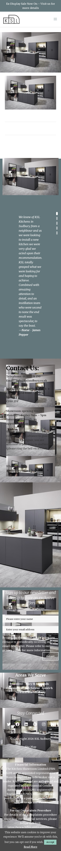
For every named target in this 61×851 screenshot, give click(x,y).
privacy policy (11, 650)
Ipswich (47, 688)
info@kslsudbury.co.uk (31, 380)
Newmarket (23, 692)
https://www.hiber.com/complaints (30, 827)
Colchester (32, 688)
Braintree (16, 683)
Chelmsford (14, 688)
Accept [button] (50, 842)
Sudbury (40, 692)
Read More (30, 846)
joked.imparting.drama (23, 470)
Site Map (30, 746)
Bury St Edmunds (37, 683)
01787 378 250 (32, 376)
